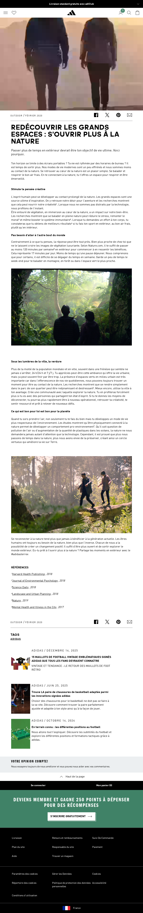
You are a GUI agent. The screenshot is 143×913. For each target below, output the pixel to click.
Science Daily (20, 587)
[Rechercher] (129, 13)
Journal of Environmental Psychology (35, 581)
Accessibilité (99, 883)
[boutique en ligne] (71, 14)
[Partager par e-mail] (130, 115)
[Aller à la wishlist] (14, 13)
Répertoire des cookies (24, 883)
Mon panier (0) (104, 785)
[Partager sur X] (107, 115)
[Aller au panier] (137, 13)
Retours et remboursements (67, 838)
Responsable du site (63, 847)
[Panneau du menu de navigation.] (5, 13)
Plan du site (18, 847)
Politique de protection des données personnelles (71, 885)
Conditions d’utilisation (24, 895)
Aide (14, 856)
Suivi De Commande (103, 838)
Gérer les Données (62, 874)
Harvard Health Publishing (28, 574)
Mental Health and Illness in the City (34, 607)
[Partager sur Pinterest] (118, 115)
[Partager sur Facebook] (96, 115)
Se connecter (38, 785)
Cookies (96, 874)
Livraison (17, 838)
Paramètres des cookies (25, 874)
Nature (16, 600)
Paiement (97, 847)
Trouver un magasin (62, 856)
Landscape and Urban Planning (31, 594)
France (77, 908)
